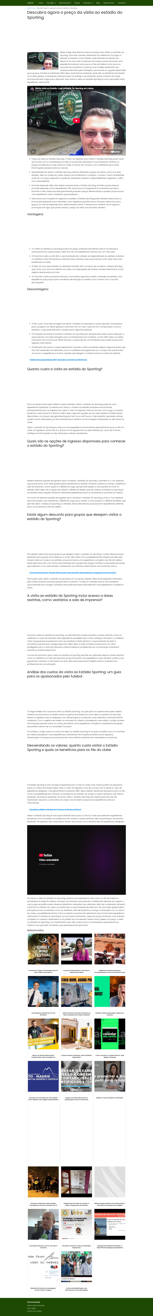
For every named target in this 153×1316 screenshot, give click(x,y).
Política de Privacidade (35, 1305)
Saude (77, 3)
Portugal (50, 3)
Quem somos (108, 3)
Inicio (41, 3)
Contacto (122, 3)
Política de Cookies (34, 1311)
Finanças (87, 3)
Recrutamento (65, 3)
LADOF (30, 2)
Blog (98, 3)
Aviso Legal (31, 1308)
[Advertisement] (76, 35)
